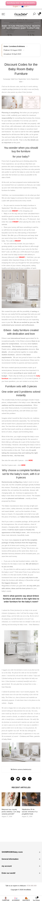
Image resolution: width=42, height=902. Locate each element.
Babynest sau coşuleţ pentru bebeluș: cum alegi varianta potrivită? (11, 812)
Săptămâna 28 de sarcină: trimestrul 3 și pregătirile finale (29, 812)
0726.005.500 (32, 886)
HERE (30, 460)
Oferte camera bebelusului (21, 769)
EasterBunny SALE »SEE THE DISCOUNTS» (21, 3)
